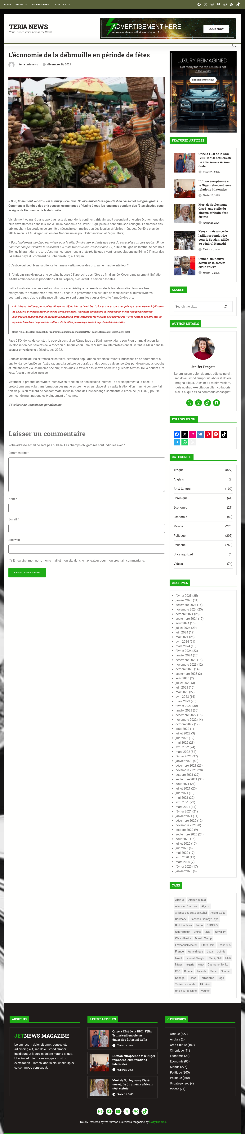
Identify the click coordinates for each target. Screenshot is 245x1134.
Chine (197, 931)
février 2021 (184, 811)
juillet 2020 (183, 843)
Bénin (199, 925)
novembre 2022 (186, 719)
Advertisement (41, 4)
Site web (14, 540)
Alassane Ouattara (186, 906)
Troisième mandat (185, 984)
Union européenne (186, 990)
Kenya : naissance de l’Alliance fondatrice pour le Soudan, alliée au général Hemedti (213, 237)
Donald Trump (203, 938)
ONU (201, 964)
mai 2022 (182, 742)
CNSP (207, 931)
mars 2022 (183, 752)
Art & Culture (182, 489)
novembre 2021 (186, 770)
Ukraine (205, 984)
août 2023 (182, 678)
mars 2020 (183, 862)
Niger (178, 964)
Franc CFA (224, 945)
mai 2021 (182, 797)
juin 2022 (182, 738)
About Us (21, 4)
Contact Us (62, 4)
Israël (178, 958)
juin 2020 (182, 848)
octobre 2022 (184, 724)
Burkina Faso (183, 925)
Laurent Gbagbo (195, 958)
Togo (221, 977)
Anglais (179, 479)
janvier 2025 (184, 600)
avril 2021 (182, 802)
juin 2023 (182, 687)
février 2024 (184, 651)
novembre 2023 (186, 664)
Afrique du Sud (197, 899)
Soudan (225, 971)
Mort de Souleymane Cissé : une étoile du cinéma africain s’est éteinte (213, 211)
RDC (177, 971)
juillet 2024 (183, 628)
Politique (179, 535)
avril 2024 (182, 641)
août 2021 (182, 784)
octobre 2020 (184, 830)
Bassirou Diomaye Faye (204, 919)
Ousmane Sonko (218, 964)
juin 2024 (182, 632)
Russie (188, 971)
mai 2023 (182, 692)
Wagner (205, 990)
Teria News (28, 26)
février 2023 (184, 706)
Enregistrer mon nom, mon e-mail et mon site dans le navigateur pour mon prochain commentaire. (79, 560)
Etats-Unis (208, 945)
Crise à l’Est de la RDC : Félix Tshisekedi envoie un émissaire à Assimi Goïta (215, 160)
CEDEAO (212, 925)
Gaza (210, 951)
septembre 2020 (186, 834)
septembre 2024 (186, 618)
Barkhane (181, 919)
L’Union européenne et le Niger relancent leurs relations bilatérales (215, 185)
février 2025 (184, 596)
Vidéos (178, 564)
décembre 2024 (186, 605)
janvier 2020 (184, 871)
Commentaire (18, 453)
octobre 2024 (184, 614)
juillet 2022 (183, 733)
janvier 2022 (184, 761)
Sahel (213, 971)
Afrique (178, 470)
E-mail (13, 519)
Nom (12, 499)
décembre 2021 (186, 765)
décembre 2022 (186, 715)
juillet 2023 (183, 683)
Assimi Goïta (218, 912)
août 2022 (182, 729)
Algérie (205, 906)
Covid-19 (220, 931)
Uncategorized (183, 554)
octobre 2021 (184, 775)
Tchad (192, 977)
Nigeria (190, 964)
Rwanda (202, 971)
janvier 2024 (184, 655)
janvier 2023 (184, 710)
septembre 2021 (186, 779)
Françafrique (195, 951)
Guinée (221, 951)
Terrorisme (207, 978)
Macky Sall (215, 958)
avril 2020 (182, 857)
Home (7, 4)
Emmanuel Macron (186, 945)
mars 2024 (183, 646)
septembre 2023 (186, 674)
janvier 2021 (184, 816)
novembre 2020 (186, 825)
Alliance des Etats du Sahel (191, 912)
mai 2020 (182, 853)
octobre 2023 (184, 669)
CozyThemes (157, 1122)
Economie (180, 507)
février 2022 (184, 756)
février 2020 (184, 866)
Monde (178, 526)
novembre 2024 (186, 609)
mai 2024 (182, 637)
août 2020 (182, 839)
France (179, 951)
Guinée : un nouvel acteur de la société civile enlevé (211, 263)
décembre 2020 (186, 820)
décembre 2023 (186, 660)
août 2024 (182, 623)
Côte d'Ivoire (183, 938)
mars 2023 (183, 701)
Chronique (180, 498)
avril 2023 (182, 696)
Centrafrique (182, 931)
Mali (228, 958)
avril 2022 (182, 747)
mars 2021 (183, 807)
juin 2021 (182, 793)
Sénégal (180, 978)
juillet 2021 (183, 788)
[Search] (226, 306)
